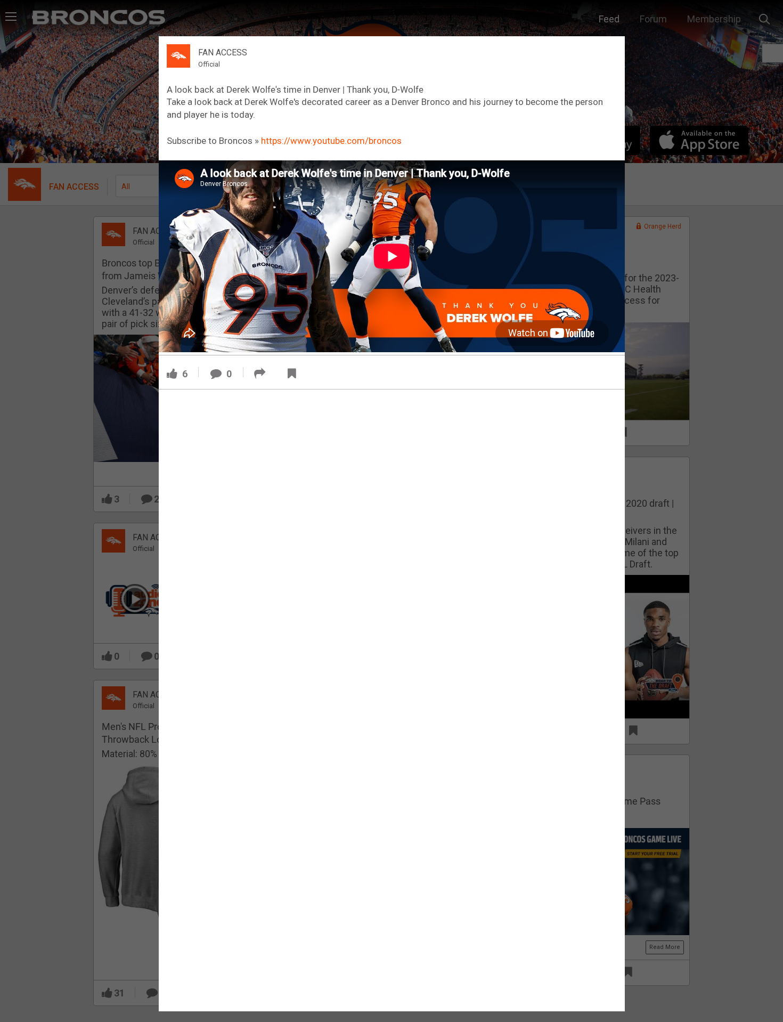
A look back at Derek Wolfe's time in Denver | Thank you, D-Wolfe (295, 89)
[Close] (610, 50)
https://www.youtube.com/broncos (331, 140)
